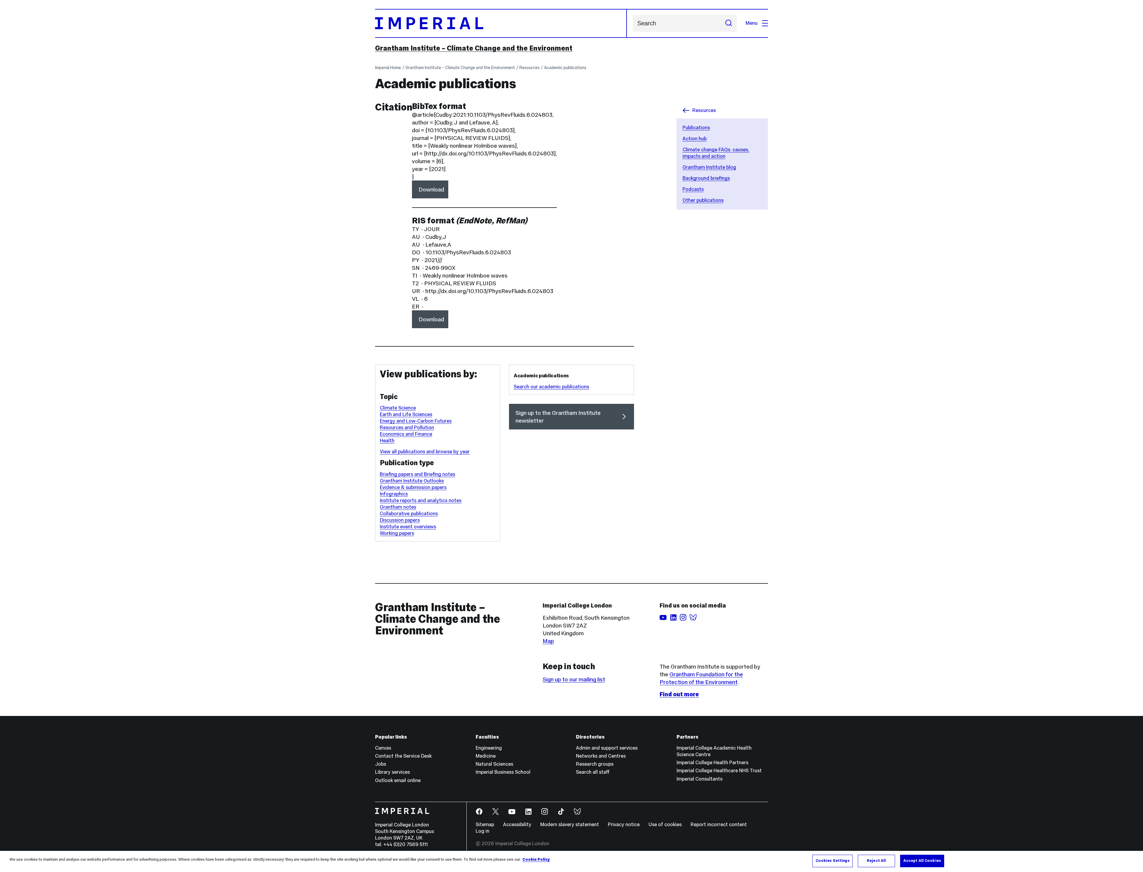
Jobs (380, 764)
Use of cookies (665, 824)
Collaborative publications (409, 513)
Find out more (679, 694)
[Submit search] (729, 23)
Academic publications (565, 67)
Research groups (594, 764)
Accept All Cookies (922, 860)
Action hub (695, 139)
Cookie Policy (536, 859)
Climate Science (398, 408)
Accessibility (517, 824)
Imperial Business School (503, 772)
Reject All (876, 860)
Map (548, 640)
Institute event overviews (408, 527)
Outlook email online (398, 780)
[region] (571, 861)
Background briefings (706, 178)
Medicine (486, 756)
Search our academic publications (551, 387)
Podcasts (693, 189)
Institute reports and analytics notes (420, 500)
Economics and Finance (406, 434)
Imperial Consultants (699, 779)
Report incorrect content (719, 824)
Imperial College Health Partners (712, 762)
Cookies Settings (833, 860)
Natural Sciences (494, 764)
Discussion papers (400, 520)
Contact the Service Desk (403, 756)
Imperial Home (388, 67)
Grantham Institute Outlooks (412, 481)
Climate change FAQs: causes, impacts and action (716, 153)
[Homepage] (501, 23)
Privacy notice (624, 824)
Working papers (397, 533)
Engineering (489, 748)
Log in (482, 831)
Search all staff (593, 772)
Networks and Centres (601, 756)
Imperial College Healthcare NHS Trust (719, 770)
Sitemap (485, 824)
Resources (529, 67)
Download (431, 189)
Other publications (703, 200)
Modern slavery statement (569, 824)
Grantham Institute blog (709, 167)
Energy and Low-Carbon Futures (416, 421)
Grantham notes (398, 507)
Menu (752, 23)
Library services (392, 772)
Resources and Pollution (407, 427)
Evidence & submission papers (413, 487)
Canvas (383, 748)
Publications (696, 127)
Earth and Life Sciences (406, 414)
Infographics (394, 494)
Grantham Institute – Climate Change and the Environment (473, 48)
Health (387, 440)
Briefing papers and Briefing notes (417, 474)
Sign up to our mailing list (574, 679)
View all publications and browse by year (425, 452)
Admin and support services (607, 748)
